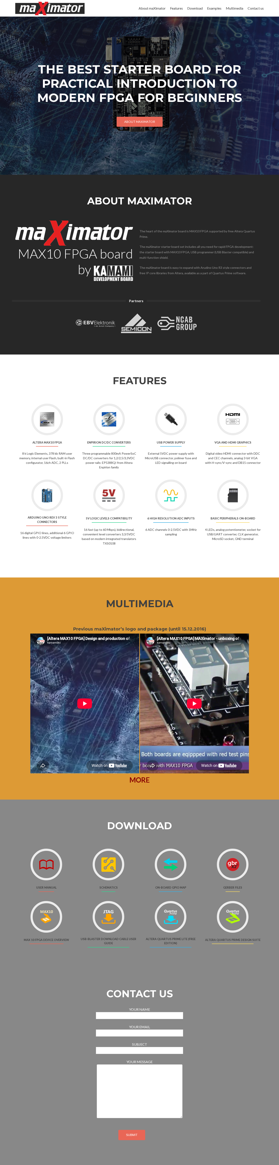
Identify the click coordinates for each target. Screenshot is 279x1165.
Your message (139, 1062)
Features (176, 8)
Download (195, 8)
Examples (214, 8)
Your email (139, 1027)
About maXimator (152, 8)
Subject (139, 1044)
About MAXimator (139, 121)
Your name (139, 1009)
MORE (139, 780)
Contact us (256, 8)
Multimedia (234, 8)
